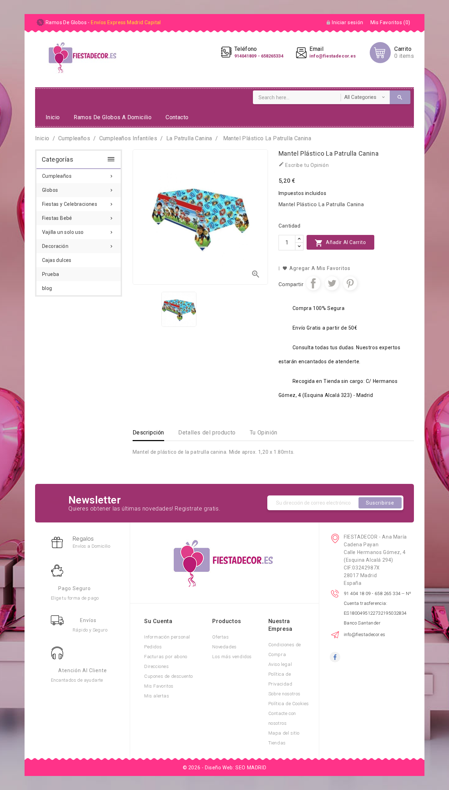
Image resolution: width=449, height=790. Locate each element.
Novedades (224, 646)
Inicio (53, 117)
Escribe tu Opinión (304, 164)
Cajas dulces (57, 260)
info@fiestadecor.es (365, 634)
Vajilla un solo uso (78, 232)
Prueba (50, 274)
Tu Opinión (263, 432)
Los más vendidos (232, 656)
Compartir (313, 283)
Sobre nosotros (284, 693)
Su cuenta (158, 621)
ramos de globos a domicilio (113, 117)
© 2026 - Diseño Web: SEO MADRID (225, 767)
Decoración (78, 246)
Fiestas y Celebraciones (78, 204)
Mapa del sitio (284, 733)
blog (47, 288)
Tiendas (277, 742)
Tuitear (332, 283)
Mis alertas (156, 695)
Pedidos (153, 646)
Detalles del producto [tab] (207, 432)
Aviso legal (280, 664)
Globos (78, 190)
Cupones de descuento (168, 676)
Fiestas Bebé (78, 218)
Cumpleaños (78, 176)
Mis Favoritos (159, 686)
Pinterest (350, 283)
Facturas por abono (165, 656)
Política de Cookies (288, 703)
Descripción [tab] (149, 432)
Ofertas (220, 637)
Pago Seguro (74, 588)
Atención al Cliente (82, 670)
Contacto (177, 117)
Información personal (167, 637)
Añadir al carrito (340, 243)
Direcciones (156, 666)
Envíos (88, 620)
